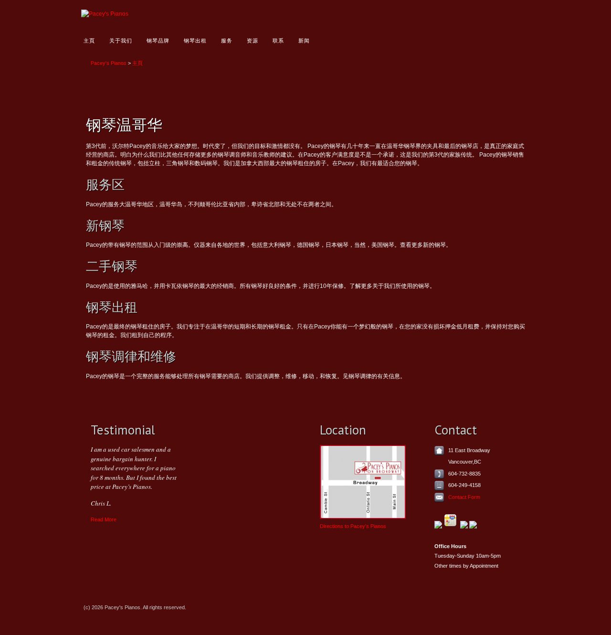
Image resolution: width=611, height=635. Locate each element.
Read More (103, 519)
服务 (226, 40)
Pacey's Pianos (108, 63)
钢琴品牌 (158, 40)
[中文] (483, 14)
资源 (252, 40)
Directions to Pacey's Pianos (353, 526)
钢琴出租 (195, 40)
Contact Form (464, 497)
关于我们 (120, 40)
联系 (278, 40)
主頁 (89, 40)
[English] (468, 14)
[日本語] (513, 14)
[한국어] (498, 14)
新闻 (304, 40)
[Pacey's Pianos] (104, 14)
